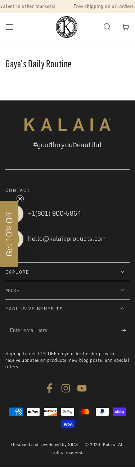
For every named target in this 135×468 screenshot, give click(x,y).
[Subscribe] (125, 331)
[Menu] (9, 27)
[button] (107, 27)
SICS (73, 444)
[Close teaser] (20, 198)
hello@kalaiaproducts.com (67, 239)
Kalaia (109, 444)
